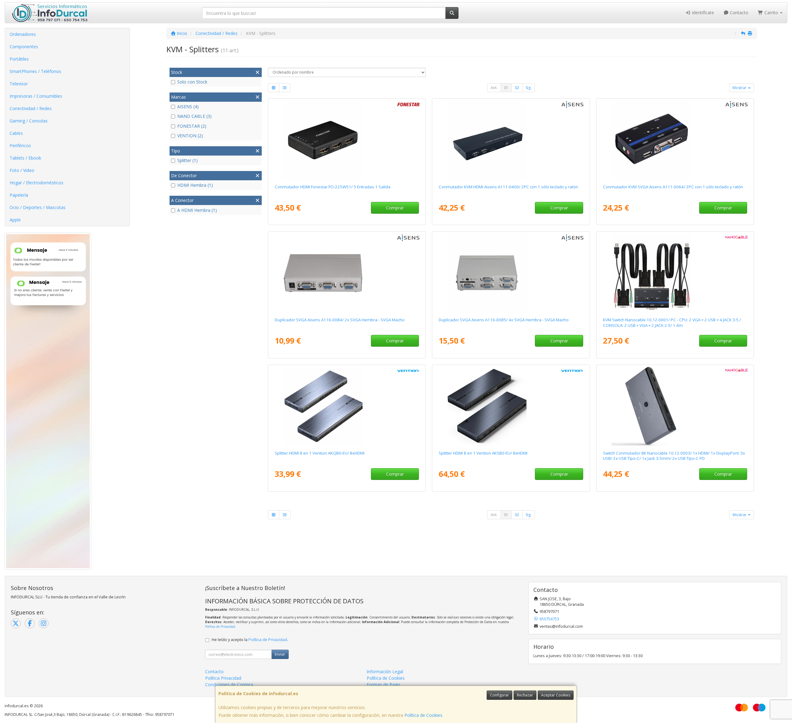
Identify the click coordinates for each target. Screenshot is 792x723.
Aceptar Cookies (555, 695)
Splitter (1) (187, 160)
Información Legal (385, 671)
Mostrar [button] (740, 87)
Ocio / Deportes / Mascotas (38, 207)
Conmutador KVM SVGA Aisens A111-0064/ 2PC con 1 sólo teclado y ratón (673, 187)
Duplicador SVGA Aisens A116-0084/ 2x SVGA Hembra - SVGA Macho (340, 320)
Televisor (19, 84)
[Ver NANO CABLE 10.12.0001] (675, 273)
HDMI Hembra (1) (195, 185)
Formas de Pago (383, 684)
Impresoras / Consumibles (36, 96)
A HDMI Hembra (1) (197, 210)
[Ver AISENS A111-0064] (675, 140)
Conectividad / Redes (31, 108)
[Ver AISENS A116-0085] (510, 273)
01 (506, 87)
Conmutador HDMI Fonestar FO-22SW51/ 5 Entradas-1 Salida (332, 187)
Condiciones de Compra (229, 684)
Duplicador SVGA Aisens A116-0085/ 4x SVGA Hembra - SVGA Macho (504, 320)
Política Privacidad (223, 678)
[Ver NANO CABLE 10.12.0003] (675, 406)
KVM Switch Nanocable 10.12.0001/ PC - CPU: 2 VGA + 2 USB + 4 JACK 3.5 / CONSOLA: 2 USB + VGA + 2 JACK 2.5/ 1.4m (672, 322)
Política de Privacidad (220, 626)
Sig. (529, 87)
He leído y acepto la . (250, 639)
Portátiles (19, 59)
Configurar (499, 695)
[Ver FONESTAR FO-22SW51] (346, 140)
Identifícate (702, 12)
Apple (15, 220)
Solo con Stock (192, 82)
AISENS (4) (188, 106)
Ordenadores (23, 34)
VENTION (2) (190, 136)
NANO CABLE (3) (194, 116)
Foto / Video (22, 170)
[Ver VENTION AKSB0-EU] (510, 406)
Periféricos (20, 145)
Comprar (395, 208)
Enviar (280, 654)
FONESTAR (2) (191, 126)
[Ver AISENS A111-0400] (510, 140)
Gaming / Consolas (29, 121)
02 (517, 87)
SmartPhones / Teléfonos (35, 71)
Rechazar (525, 695)
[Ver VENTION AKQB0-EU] (346, 406)
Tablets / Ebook (25, 158)
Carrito (771, 12)
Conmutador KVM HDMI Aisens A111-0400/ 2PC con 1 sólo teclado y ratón (508, 187)
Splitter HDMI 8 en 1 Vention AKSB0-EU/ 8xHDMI (483, 453)
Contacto (738, 12)
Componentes (24, 46)
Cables (16, 133)
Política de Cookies (423, 715)
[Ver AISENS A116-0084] (346, 273)
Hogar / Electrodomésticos (36, 183)
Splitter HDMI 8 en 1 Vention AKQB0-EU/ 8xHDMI (319, 453)
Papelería (19, 195)
